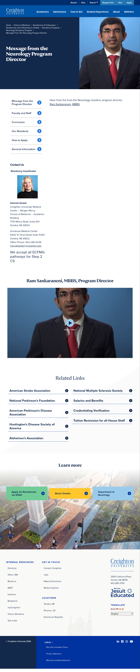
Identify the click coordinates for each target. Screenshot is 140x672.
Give (83, 2)
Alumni (74, 2)
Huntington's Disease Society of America (32, 426)
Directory (12, 568)
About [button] (116, 11)
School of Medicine (22, 25)
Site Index (12, 620)
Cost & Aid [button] (76, 11)
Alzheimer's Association (26, 438)
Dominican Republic (53, 616)
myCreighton (14, 607)
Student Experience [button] (98, 11)
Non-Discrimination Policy (57, 647)
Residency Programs (51, 27)
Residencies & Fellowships (44, 25)
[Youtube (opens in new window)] (131, 641)
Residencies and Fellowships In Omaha (22, 27)
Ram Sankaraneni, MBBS (65, 104)
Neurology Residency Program (19, 30)
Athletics (129, 11)
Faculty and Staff (21, 113)
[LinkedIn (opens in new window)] (118, 641)
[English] (112, 609)
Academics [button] (43, 11)
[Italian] (120, 609)
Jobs (46, 574)
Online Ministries (16, 613)
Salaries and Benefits (88, 400)
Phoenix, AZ (50, 610)
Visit (120, 2)
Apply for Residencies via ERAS (24, 493)
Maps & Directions (52, 581)
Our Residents (20, 131)
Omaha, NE (49, 603)
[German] (117, 609)
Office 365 (13, 574)
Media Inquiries (51, 587)
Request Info (108, 2)
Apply (129, 2)
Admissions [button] (59, 11)
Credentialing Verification (91, 410)
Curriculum (18, 122)
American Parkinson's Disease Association (30, 412)
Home (8, 25)
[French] (114, 609)
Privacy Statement (53, 653)
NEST (10, 587)
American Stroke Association (29, 390)
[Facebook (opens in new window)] (122, 641)
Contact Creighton (53, 568)
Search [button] (93, 2)
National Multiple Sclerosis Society (98, 390)
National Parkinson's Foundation (32, 400)
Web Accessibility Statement (58, 660)
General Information (23, 149)
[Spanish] (123, 609)
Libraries (12, 594)
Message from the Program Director (22, 102)
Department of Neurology (106, 493)
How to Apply (20, 140)
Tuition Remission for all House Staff (99, 420)
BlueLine (12, 581)
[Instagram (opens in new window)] (127, 641)
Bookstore (13, 600)
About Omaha (62, 493)
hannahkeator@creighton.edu (25, 246)
